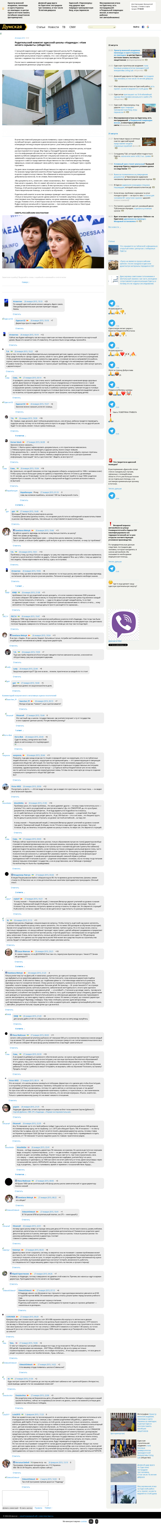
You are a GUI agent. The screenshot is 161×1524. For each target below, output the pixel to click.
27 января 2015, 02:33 (32, 1054)
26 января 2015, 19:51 (28, 552)
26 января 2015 (20, 38)
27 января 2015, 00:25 (35, 1250)
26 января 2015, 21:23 (37, 973)
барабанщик (26, 492)
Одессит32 (20, 320)
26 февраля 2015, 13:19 (58, 1462)
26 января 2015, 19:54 (41, 635)
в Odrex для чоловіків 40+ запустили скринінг (134, 196)
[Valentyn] (6, 1250)
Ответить (17, 314)
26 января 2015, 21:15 (23, 920)
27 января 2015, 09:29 (29, 1316)
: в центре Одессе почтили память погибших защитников (128, 57)
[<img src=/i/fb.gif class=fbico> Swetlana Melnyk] (6, 535)
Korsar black (16, 442)
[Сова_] (7, 378)
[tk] (3, 920)
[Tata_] (4, 1343)
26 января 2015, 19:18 (40, 320)
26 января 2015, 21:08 (31, 592)
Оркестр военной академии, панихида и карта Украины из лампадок (127, 52)
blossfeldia (19, 803)
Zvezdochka (20, 1395)
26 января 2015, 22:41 (40, 1147)
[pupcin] (6, 1111)
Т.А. (7, 351)
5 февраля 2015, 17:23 (34, 1414)
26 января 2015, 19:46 (45, 530)
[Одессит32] (7, 319)
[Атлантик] (6, 306)
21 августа (113, 133)
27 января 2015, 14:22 (47, 1364)
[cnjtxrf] (8, 899)
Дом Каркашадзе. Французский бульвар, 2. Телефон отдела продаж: (142, 6)
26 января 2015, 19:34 (30, 468)
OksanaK (20, 715)
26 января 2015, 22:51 (32, 1226)
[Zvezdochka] (7, 1395)
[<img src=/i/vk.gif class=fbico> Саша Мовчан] (8, 955)
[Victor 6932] (5, 789)
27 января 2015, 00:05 (45, 1181)
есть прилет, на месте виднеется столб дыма (134, 87)
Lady (15, 668)
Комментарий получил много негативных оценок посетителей (29, 695)
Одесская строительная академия (128, 65)
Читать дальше (115, 488)
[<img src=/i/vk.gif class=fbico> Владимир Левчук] (7, 875)
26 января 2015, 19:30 (28, 418)
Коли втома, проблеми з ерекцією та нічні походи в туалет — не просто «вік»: (132, 194)
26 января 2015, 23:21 (44, 951)
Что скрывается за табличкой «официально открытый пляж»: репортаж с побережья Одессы (139, 248)
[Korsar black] (6, 441)
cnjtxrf (16, 899)
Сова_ (15, 377)
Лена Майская (19, 1035)
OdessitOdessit (28, 1212)
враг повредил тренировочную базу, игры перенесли (125, 109)
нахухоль (17, 755)
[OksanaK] (9, 715)
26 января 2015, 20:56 (32, 786)
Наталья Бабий (22, 1462)
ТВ (63, 27)
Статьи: (111, 241)
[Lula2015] (6, 1414)
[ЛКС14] (5, 616)
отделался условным (143, 208)
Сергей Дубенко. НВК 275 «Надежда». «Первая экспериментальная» (42, 1112)
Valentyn (16, 1250)
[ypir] (7, 511)
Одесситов (119, 94)
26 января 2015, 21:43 (32, 1016)
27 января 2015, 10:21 (34, 899)
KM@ (14, 592)
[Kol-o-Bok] (7, 735)
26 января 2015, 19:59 (31, 652)
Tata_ (12, 1343)
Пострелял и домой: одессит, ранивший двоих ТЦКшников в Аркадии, (134, 207)
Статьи (41, 27)
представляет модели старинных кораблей (123, 144)
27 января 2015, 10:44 (35, 715)
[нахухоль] (6, 755)
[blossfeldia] (6, 803)
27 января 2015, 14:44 (30, 683)
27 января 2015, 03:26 (45, 875)
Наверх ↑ (25, 282)
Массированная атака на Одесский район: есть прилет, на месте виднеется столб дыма (147, 1490)
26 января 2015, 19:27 (40, 404)
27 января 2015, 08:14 (30, 1080)
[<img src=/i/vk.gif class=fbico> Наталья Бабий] (6, 1467)
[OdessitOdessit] (12, 1210)
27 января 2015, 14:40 (29, 511)
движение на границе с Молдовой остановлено (130, 220)
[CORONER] (3, 1315)
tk (8, 920)
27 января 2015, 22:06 (40, 1395)
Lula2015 (16, 1414)
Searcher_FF (24, 701)
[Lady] (8, 667)
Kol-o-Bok (19, 737)
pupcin (16, 1107)
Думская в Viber (115, 641)
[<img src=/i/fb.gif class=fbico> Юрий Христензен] (4, 1275)
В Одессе (118, 185)
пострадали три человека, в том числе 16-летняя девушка (134, 77)
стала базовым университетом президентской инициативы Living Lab (131, 68)
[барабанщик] (11, 490)
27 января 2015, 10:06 (28, 1343)
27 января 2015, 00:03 (40, 1035)
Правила (38, 1508)
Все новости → (114, 227)
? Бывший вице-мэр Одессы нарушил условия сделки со (134, 166)
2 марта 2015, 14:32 (48, 1479)
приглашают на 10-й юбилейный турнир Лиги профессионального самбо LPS (133, 95)
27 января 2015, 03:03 (32, 839)
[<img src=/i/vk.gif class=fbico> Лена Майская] (6, 1034)
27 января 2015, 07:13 (46, 1290)
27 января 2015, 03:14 (32, 377)
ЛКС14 (13, 616)
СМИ (72, 27)
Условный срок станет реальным (129, 164)
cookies (84, 1521)
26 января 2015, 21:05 (38, 803)
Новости (53, 27)
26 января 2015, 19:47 (31, 616)
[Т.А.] (3, 349)
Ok (91, 1521)
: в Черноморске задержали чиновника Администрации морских (133, 178)
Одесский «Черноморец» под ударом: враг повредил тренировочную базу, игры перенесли (81, 6)
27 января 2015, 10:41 (49, 1212)
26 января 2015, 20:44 (34, 737)
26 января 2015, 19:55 (32, 571)
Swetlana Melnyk (22, 530)
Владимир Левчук (21, 875)
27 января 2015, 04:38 (36, 442)
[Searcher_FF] (11, 699)
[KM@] (7, 592)
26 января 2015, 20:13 (44, 701)
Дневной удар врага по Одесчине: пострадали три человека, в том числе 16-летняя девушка (50, 6)
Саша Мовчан (23, 951)
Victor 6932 (16, 786)
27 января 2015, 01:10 (49, 492)
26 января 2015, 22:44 (28, 668)
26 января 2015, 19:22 (24, 351)
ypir (13, 511)
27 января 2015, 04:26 (43, 1274)
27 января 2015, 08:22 (47, 1197)
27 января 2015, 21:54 (24, 1379)
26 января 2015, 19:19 (29, 335)
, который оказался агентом (137, 187)
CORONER (10, 1316)
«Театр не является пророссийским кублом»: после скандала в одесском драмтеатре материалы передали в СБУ (137, 263)
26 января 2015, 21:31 (30, 1107)
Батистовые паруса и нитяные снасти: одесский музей (127, 140)
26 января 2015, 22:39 (32, 1123)
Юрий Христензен (20, 1274)
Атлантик (17, 301)
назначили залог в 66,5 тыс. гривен (136, 156)
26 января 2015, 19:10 (33, 301)
